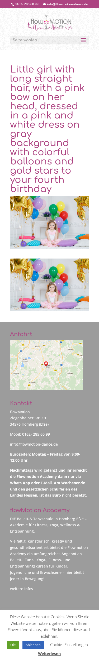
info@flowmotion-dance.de (34, 444)
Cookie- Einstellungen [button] (69, 644)
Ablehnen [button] (33, 644)
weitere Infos (21, 588)
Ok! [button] (13, 644)
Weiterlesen (49, 653)
